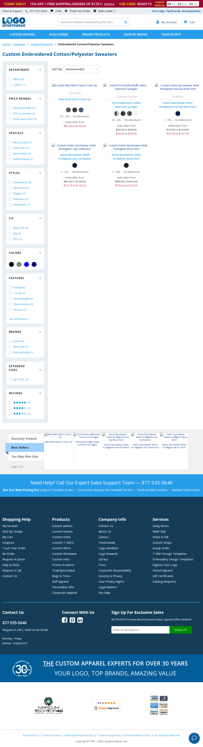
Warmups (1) (21, 199)
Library (103, 559)
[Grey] (19, 264)
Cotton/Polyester (42, 44)
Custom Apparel (22, 34)
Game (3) (18, 341)
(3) (28, 402)
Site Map (104, 593)
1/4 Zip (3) (19, 293)
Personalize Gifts (63, 587)
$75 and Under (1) (24, 113)
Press (102, 565)
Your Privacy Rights (111, 581)
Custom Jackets (62, 526)
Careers (104, 537)
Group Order (161, 548)
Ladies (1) (19, 84)
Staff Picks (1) (21, 148)
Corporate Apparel (64, 593)
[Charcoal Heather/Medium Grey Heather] (116, 113)
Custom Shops (162, 542)
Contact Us (9, 576)
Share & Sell (160, 537)
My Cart (7, 537)
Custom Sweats (62, 531)
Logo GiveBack (108, 548)
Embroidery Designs (173, 559)
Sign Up (180, 630)
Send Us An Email (36, 630)
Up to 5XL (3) (21, 379)
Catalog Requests (164, 581)
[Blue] (26, 264)
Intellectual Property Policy (79, 735)
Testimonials (107, 542)
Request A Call (11, 570)
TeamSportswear (63, 570)
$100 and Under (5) (25, 119)
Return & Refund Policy (138, 735)
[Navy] (34, 264)
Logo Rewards (108, 554)
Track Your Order (80, 11)
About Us (105, 531)
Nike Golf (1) (20, 346)
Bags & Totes (61, 576)
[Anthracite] (68, 110)
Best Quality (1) (22, 142)
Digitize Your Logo (165, 565)
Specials (16, 133)
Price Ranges (20, 98)
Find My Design (12, 531)
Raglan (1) (19, 193)
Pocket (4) (19, 287)
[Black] (11, 264)
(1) (28, 408)
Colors (15, 253)
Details (109, 4)
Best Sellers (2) (22, 153)
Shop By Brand (135, 34)
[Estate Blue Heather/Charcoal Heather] (129, 113)
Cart (189, 22)
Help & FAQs (10, 565)
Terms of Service (51, 735)
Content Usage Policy (110, 735)
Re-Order (8, 554)
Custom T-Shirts (63, 542)
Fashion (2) (20, 309)
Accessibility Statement (167, 735)
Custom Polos (61, 537)
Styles (14, 173)
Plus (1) (17, 239)
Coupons (8, 542)
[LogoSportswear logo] (13, 26)
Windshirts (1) (21, 204)
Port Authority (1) (23, 352)
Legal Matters (108, 587)
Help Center (105, 11)
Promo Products (96, 34)
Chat (58, 11)
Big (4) (17, 233)
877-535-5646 (38, 11)
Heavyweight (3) (23, 298)
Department (19, 70)
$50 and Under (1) (24, 108)
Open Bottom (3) (23, 304)
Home (6, 44)
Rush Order (58, 34)
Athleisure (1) (21, 188)
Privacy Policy (30, 735)
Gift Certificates (163, 576)
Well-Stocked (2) (23, 159)
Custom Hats (61, 559)
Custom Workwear (64, 554)
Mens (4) (18, 79)
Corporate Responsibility (115, 570)
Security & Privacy (110, 576)
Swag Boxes (161, 526)
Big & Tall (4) (20, 228)
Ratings (15, 393)
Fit (11, 218)
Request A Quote (13, 559)
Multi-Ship (159, 531)
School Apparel (162, 570)
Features (16, 278)
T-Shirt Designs (170, 554)
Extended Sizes (17, 368)
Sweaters (20, 44)
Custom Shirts (61, 548)
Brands (15, 332)
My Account (10, 526)
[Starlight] (81, 110)
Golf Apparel (60, 581)
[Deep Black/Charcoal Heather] (123, 113)
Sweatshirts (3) (22, 182)
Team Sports (171, 34)
